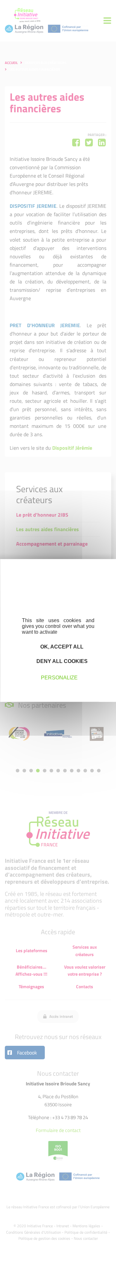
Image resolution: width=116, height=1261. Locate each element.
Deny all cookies (61, 661)
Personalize (59, 677)
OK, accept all (61, 646)
